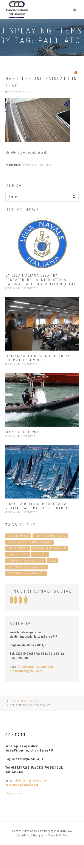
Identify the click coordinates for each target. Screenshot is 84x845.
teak (52, 560)
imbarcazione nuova (50, 536)
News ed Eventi (29, 288)
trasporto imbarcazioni (26, 573)
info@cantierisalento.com (36, 667)
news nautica (18, 554)
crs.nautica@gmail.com (26, 671)
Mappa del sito (14, 793)
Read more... (47, 165)
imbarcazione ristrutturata (29, 542)
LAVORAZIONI (29, 165)
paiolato (40, 554)
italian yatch (18, 548)
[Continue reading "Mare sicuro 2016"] (42, 400)
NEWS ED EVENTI (30, 701)
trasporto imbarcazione (26, 567)
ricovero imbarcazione (26, 560)
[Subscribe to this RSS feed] (75, 72)
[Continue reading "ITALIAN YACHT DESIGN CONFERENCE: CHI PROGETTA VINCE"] (42, 324)
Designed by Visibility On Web (50, 835)
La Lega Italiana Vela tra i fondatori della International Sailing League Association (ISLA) (40, 280)
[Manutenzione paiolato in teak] (42, 120)
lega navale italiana (49, 548)
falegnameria (18, 536)
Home (13, 701)
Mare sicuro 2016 (23, 432)
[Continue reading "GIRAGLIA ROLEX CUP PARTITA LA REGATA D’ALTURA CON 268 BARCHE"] (42, 472)
